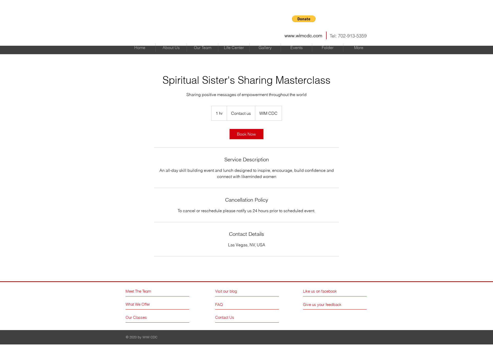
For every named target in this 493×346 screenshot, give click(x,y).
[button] (304, 18)
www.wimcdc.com (303, 36)
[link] (246, 134)
